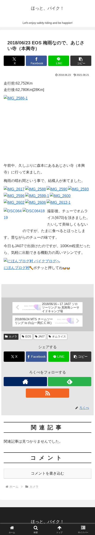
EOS (28, 336)
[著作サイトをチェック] (25, 381)
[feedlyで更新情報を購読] (69, 381)
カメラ (13, 336)
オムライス (59, 336)
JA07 (41, 336)
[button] (80, 61)
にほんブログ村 (17, 268)
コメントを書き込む (47, 473)
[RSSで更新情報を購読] (47, 393)
